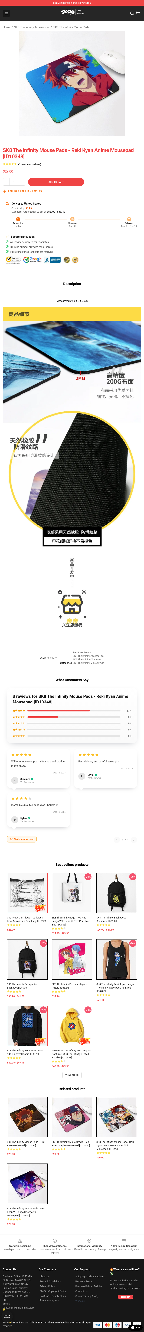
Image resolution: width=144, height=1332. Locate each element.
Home (6, 27)
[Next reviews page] (134, 840)
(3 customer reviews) (29, 164)
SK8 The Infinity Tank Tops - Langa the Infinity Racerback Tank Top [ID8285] (115, 988)
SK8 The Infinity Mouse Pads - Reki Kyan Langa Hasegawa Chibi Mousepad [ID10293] (115, 1145)
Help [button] (138, 1327)
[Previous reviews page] (117, 840)
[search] (132, 13)
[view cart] (138, 13)
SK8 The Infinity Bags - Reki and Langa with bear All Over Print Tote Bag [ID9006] (71, 921)
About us (45, 1276)
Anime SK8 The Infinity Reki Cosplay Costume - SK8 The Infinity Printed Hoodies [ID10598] (71, 1054)
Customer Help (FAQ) (86, 1296)
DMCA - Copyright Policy (53, 1291)
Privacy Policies (48, 1286)
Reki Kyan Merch (82, 652)
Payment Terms (83, 1281)
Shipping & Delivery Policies (90, 1276)
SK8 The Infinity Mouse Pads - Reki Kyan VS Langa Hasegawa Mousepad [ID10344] (25, 1212)
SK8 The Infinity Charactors (88, 659)
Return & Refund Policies (88, 1286)
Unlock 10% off (7, 1316)
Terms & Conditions (50, 1281)
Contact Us (81, 1291)
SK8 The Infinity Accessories (31, 27)
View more (72, 1075)
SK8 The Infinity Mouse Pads (71, 27)
